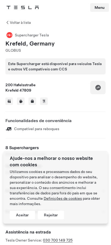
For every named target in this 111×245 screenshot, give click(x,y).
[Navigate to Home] (22, 7)
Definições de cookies (63, 198)
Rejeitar (51, 215)
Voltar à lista (20, 22)
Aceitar (22, 215)
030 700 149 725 (58, 240)
